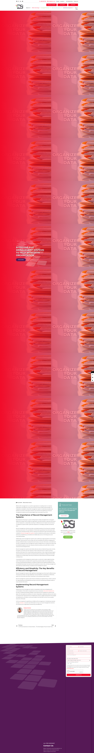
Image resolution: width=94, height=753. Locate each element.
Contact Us (76, 1)
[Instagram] (19, 1)
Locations (62, 1)
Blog (77, 9)
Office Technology (35, 7)
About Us (28, 7)
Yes (68, 663)
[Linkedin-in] (21, 1)
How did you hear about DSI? (72, 658)
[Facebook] (17, 1)
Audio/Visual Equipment (68, 7)
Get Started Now (69, 1)
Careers (57, 1)
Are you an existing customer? (72, 662)
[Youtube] (22, 1)
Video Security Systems (56, 7)
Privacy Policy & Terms (70, 668)
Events (76, 7)
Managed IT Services (45, 7)
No (70, 663)
